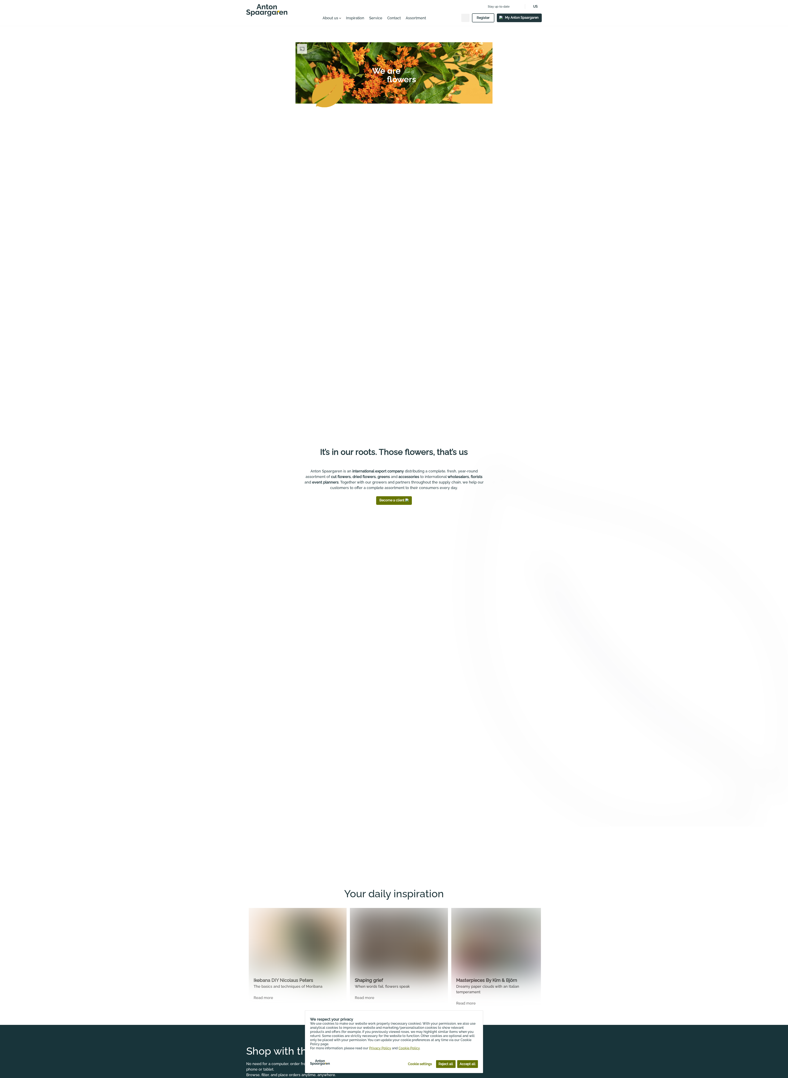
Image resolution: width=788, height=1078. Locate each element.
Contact (394, 18)
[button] (535, 6)
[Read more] (298, 955)
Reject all (446, 1064)
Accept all (467, 1064)
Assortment (416, 18)
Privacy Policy (380, 1048)
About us (330, 18)
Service (375, 18)
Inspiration (355, 18)
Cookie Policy (409, 1048)
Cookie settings (420, 1064)
